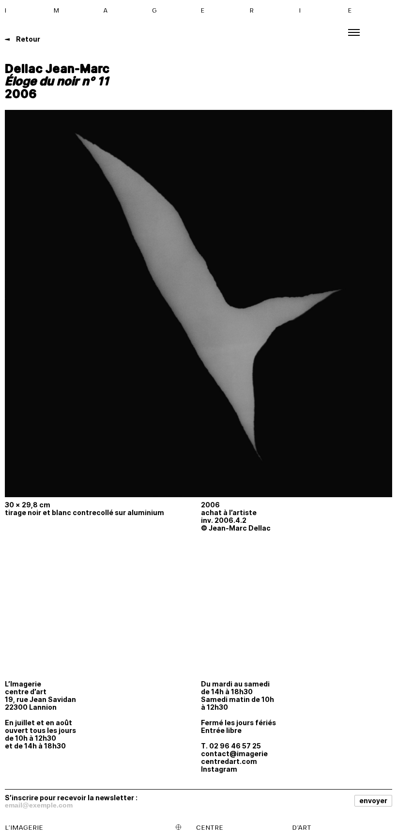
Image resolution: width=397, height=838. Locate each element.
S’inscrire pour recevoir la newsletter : (71, 797)
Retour (27, 39)
